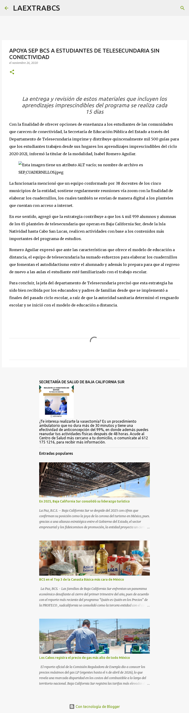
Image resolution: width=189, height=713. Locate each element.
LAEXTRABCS (36, 8)
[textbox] (94, 105)
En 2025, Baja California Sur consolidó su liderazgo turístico (84, 501)
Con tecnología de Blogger (97, 706)
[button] (12, 72)
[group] (94, 105)
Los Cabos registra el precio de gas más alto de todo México (84, 658)
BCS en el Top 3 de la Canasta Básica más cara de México (81, 579)
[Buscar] (66, 8)
